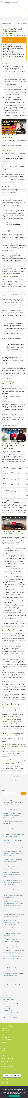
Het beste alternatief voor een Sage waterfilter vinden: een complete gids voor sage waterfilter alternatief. (13, 903)
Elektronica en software (9, 1004)
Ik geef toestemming (14, 1095)
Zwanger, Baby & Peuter (9, 1017)
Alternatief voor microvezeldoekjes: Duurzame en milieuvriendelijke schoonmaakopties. (12, 882)
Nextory (8, 45)
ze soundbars (11, 309)
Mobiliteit (5, 1008)
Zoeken (4, 790)
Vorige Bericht (14, 776)
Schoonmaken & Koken (9, 1012)
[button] (25, 8)
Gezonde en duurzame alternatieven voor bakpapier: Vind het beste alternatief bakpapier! (12, 815)
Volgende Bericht (13, 780)
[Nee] (26, 1092)
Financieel (6, 1006)
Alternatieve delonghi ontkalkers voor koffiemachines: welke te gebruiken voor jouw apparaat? (13, 867)
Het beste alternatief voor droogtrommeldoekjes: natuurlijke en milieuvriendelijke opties (13, 922)
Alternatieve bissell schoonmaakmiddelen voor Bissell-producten (12, 890)
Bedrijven (5, 997)
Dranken (5, 1001)
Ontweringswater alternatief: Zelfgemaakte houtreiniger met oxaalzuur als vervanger (11, 874)
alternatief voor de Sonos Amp (15, 236)
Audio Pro (20, 182)
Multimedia (5, 35)
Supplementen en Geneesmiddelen (12, 1015)
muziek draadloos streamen (14, 286)
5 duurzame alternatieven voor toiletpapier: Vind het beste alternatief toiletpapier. (13, 828)
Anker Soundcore (6, 173)
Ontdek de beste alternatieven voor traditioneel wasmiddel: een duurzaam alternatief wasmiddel (13, 853)
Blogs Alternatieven (8, 999)
